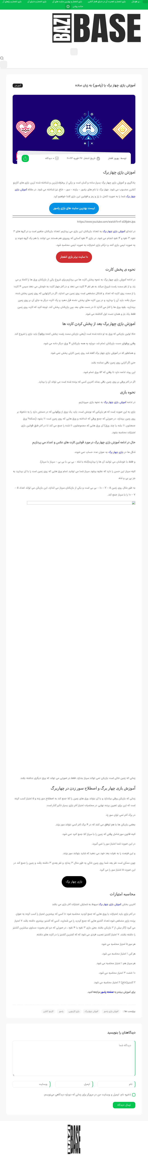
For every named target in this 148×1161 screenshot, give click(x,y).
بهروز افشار (113, 158)
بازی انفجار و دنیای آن (46, 1)
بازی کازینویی (74, 1011)
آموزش (17, 85)
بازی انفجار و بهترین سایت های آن (76, 1)
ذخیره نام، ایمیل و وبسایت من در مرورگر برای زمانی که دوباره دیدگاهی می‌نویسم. (87, 1095)
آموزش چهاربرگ (91, 1011)
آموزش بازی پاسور (111, 1011)
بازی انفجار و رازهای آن (21, 1)
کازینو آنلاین (48, 1011)
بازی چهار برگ (116, 452)
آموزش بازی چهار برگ (114, 231)
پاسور (61, 1011)
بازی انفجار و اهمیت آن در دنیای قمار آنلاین (116, 1)
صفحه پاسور (107, 992)
